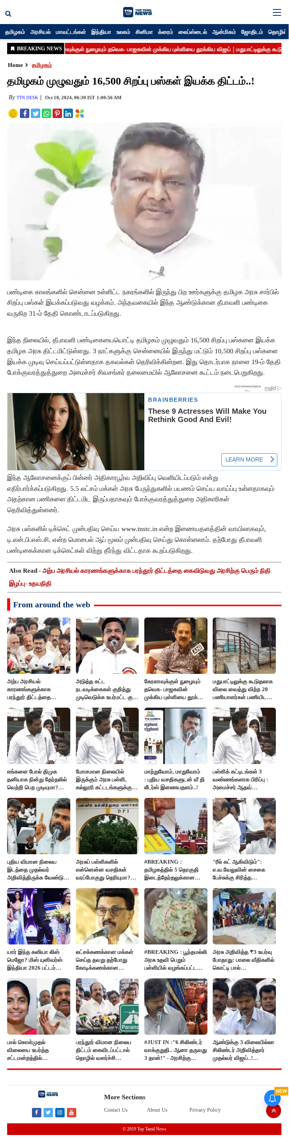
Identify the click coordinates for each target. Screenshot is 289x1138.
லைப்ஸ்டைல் (193, 31)
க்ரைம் (165, 31)
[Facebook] (36, 1112)
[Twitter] (48, 1112)
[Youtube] (71, 1112)
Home (15, 65)
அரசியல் (40, 31)
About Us (157, 1110)
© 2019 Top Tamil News (144, 1129)
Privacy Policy (205, 1110)
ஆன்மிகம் (224, 31)
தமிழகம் (15, 31)
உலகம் (123, 31)
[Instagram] (60, 1112)
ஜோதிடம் (252, 31)
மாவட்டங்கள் (71, 31)
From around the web (51, 604)
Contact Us (115, 1110)
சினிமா (144, 31)
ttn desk (27, 97)
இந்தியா (101, 31)
